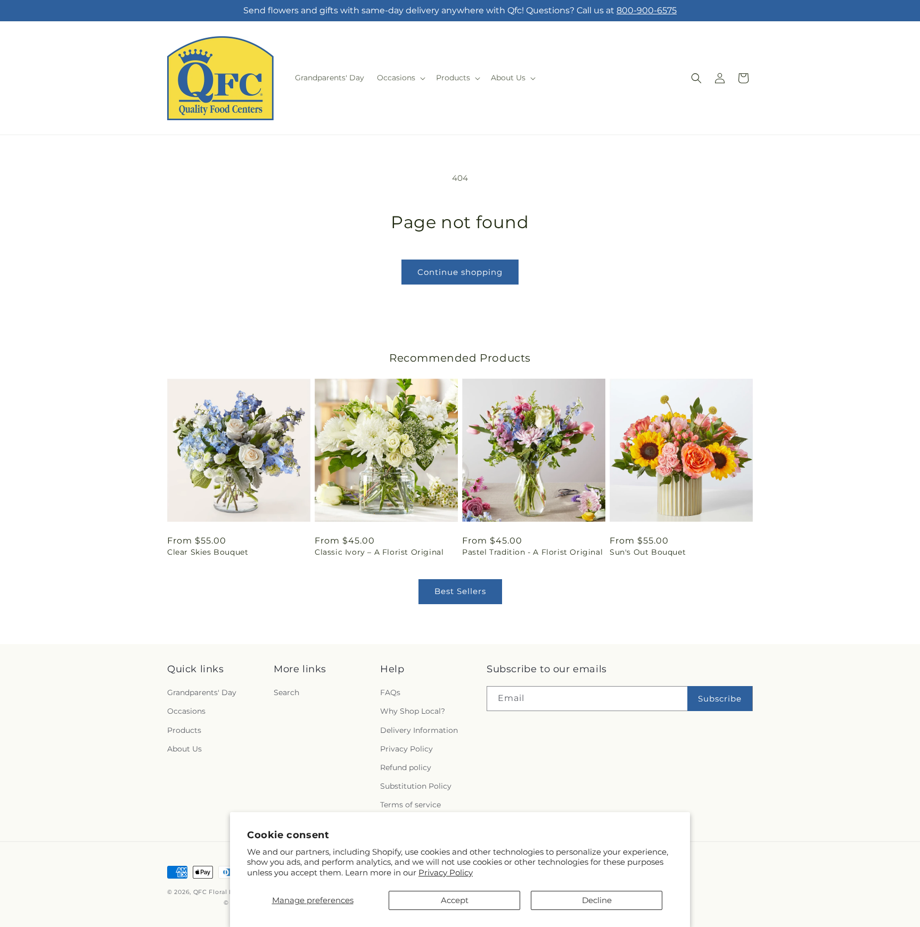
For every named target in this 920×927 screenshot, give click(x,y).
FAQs (390, 692)
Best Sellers (460, 591)
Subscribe (720, 699)
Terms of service (410, 804)
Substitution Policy (415, 786)
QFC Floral (210, 892)
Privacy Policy (445, 872)
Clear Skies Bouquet (207, 552)
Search (286, 692)
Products (184, 730)
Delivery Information (419, 730)
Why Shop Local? (412, 711)
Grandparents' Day (201, 692)
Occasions (186, 711)
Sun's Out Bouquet (648, 552)
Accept (455, 900)
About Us (184, 749)
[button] (400, 77)
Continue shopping (460, 272)
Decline (597, 900)
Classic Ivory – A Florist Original (379, 552)
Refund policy (405, 767)
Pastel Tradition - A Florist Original (532, 552)
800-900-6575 (647, 10)
